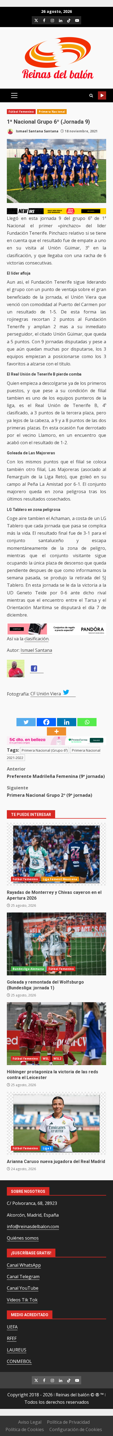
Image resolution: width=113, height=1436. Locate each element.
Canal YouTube (22, 1288)
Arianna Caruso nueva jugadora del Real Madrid (56, 1123)
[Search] (91, 95)
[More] (56, 731)
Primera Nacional (52, 112)
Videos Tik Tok (22, 1300)
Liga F (47, 1148)
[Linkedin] (66, 722)
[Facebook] (46, 722)
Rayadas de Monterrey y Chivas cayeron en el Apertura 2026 (56, 854)
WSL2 (57, 1058)
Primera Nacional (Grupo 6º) (44, 750)
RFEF (11, 1338)
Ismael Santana (36, 650)
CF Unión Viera (46, 694)
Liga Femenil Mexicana (60, 879)
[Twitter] (26, 722)
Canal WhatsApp (24, 1265)
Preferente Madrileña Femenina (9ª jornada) (56, 772)
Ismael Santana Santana (36, 131)
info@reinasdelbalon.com (33, 1226)
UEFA (12, 1327)
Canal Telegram (23, 1277)
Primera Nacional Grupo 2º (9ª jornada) (49, 791)
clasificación (36, 639)
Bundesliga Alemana (28, 969)
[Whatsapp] (87, 722)
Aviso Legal (29, 1422)
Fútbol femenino (21, 112)
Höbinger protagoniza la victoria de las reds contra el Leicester (56, 1033)
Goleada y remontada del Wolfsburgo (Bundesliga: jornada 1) (56, 943)
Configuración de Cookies (75, 1429)
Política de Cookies (24, 1429)
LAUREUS (16, 1350)
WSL (46, 1058)
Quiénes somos (23, 1238)
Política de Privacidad (68, 1422)
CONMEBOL (19, 1361)
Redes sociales (102, 95)
